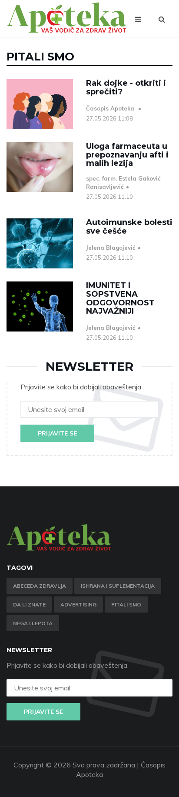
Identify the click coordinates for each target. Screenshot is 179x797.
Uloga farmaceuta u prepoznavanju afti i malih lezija (127, 154)
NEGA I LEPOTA (33, 623)
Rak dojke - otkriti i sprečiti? (126, 87)
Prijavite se (57, 433)
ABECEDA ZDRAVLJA (39, 586)
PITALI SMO (126, 604)
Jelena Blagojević (111, 247)
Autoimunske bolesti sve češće (129, 227)
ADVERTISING (78, 604)
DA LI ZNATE (29, 604)
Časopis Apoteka (111, 108)
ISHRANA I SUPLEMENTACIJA (118, 586)
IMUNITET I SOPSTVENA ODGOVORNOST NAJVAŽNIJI (120, 298)
